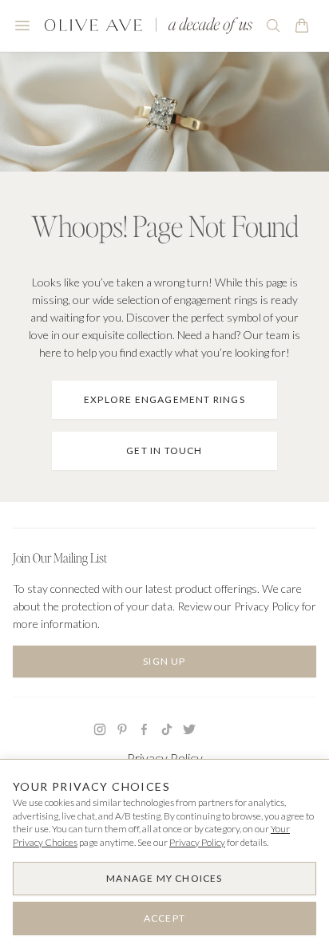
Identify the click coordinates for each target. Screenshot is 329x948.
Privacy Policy (165, 757)
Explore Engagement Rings (164, 399)
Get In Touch (164, 450)
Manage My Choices (164, 878)
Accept (164, 918)
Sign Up (164, 661)
